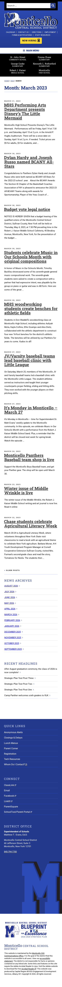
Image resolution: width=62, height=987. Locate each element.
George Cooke (18, 64)
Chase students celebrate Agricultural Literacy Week (30, 523)
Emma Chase (44, 58)
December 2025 (12, 632)
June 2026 (9, 597)
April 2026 (9, 608)
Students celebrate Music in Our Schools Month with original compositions (31, 257)
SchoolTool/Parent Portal (17, 812)
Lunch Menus (11, 743)
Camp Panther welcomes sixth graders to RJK (26, 695)
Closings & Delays (13, 737)
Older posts (13, 570)
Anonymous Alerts (13, 732)
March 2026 (10, 614)
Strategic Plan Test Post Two (18, 684)
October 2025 (11, 643)
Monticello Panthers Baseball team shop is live (29, 457)
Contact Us (23, 32)
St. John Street (17, 58)
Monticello (44, 71)
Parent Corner (11, 748)
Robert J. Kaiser (18, 71)
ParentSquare (11, 806)
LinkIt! (7, 801)
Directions (36, 32)
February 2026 (12, 620)
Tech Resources (12, 759)
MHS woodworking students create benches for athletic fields (31, 308)
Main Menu (32, 50)
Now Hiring (29, 40)
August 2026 (11, 586)
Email (7, 790)
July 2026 (9, 591)
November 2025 (12, 637)
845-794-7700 (10, 851)
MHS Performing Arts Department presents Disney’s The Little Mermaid (25, 111)
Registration (10, 753)
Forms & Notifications (22, 35)
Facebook (9, 795)
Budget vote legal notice (27, 209)
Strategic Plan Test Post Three (19, 678)
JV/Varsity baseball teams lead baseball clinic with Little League (29, 360)
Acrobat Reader (27, 969)
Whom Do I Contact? (14, 764)
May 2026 (9, 603)
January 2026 (11, 626)
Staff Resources (42, 35)
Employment (50, 32)
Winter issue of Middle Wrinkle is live (26, 490)
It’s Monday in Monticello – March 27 (30, 410)
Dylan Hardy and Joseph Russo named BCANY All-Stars (29, 162)
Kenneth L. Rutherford (44, 64)
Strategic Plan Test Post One (18, 689)
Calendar (10, 32)
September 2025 (13, 649)
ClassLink (9, 785)
